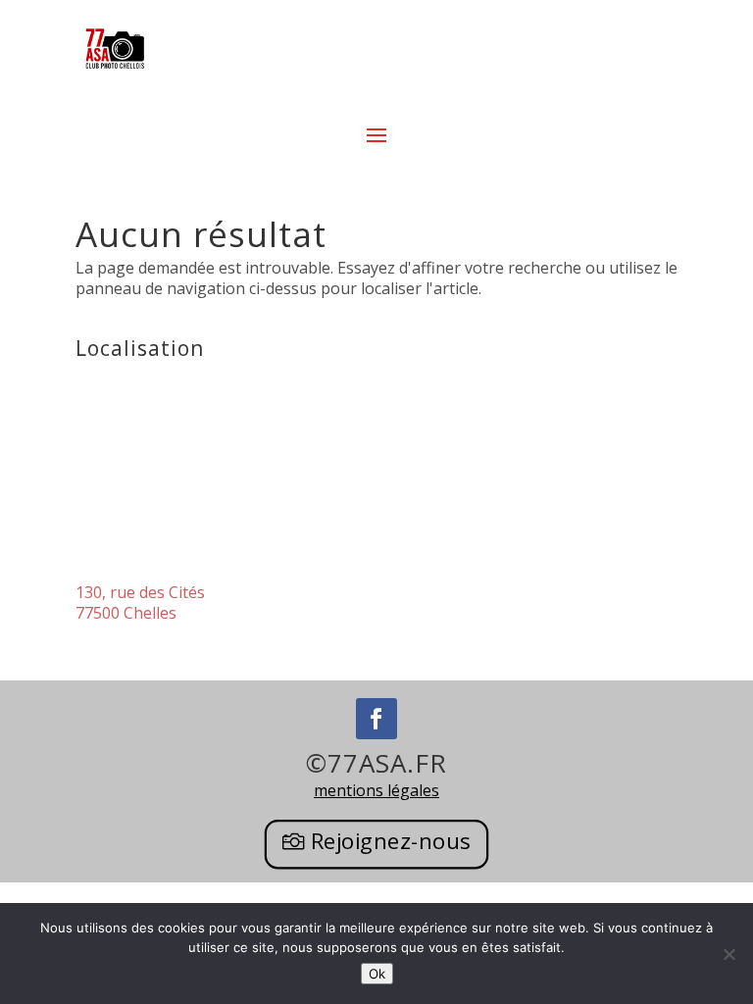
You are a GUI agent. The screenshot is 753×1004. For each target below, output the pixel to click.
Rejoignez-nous (391, 841)
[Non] (728, 954)
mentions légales (376, 790)
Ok (377, 973)
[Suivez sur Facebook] (376, 718)
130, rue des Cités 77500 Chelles (140, 602)
